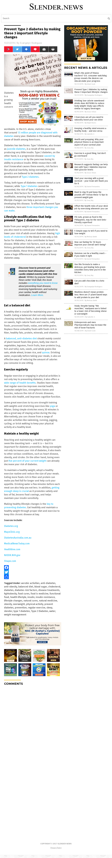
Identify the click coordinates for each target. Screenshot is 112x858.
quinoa (45, 352)
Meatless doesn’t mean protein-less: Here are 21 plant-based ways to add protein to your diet (90, 295)
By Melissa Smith (91, 237)
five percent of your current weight (27, 460)
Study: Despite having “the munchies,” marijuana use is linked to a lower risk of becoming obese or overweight (90, 310)
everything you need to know (43, 283)
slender (8, 611)
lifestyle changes (13, 600)
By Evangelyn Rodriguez (93, 95)
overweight (19, 604)
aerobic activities (30, 583)
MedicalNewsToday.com (17, 543)
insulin (31, 597)
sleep (49, 607)
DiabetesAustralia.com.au (17, 537)
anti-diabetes (48, 583)
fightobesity (10, 593)
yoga (52, 406)
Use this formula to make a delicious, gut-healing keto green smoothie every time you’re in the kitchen (90, 268)
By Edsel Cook (90, 84)
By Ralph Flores (90, 123)
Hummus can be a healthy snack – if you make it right (90, 254)
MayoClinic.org (12, 531)
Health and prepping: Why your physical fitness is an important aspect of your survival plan (89, 142)
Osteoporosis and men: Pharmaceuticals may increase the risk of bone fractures (90, 325)
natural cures (30, 600)
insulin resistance (45, 597)
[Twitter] (32, 572)
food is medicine (39, 593)
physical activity (34, 604)
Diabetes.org (11, 526)
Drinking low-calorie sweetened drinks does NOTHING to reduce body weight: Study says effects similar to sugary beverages (89, 104)
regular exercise (36, 607)
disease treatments (49, 590)
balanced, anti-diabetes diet (21, 338)
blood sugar (40, 586)
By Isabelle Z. (90, 134)
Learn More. (37, 295)
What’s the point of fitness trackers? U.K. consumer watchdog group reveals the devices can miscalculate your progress (90, 77)
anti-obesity (10, 586)
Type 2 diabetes (30, 176)
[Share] (32, 576)
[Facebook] (32, 567)
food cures (23, 593)
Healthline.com (12, 549)
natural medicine (48, 600)
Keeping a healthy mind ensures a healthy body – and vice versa (90, 129)
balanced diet (25, 586)
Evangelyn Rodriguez (31, 43)
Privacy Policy (56, 848)
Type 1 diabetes (29, 186)
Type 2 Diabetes (39, 611)
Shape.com (10, 561)
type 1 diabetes (21, 611)
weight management (15, 614)
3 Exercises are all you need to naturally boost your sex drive (88, 118)
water (52, 611)
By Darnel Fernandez (92, 187)
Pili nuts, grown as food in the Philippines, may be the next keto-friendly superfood (90, 220)
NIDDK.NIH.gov (12, 555)
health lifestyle (18, 597)
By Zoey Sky (89, 148)
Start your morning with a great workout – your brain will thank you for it (91, 181)
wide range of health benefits (20, 382)
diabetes (9, 590)
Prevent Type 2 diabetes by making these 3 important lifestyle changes (91, 90)
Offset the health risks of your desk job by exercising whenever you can (91, 207)
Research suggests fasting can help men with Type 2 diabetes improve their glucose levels (91, 167)
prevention (21, 607)
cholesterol (54, 586)
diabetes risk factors (26, 590)
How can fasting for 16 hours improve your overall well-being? (90, 243)
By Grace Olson (90, 112)
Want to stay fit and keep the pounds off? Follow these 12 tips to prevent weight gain (91, 195)
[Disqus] (32, 724)
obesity (8, 604)
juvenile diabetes (16, 149)
